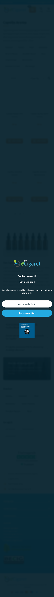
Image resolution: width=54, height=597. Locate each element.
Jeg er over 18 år (27, 313)
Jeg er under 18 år (27, 304)
